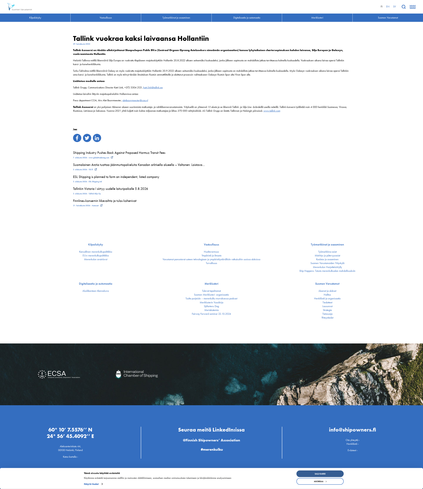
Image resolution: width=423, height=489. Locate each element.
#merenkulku (212, 449)
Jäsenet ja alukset (327, 291)
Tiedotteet (327, 302)
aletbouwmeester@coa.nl (135, 100)
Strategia (327, 310)
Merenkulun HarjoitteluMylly (327, 267)
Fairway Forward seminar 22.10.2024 (211, 314)
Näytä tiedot (91, 484)
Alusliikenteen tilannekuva (95, 291)
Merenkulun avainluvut (95, 259)
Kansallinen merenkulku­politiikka (95, 251)
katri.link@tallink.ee (153, 87)
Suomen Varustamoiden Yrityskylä (327, 263)
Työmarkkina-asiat (327, 251)
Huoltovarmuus (211, 251)
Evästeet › (353, 450)
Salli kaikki (320, 473)
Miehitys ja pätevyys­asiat (327, 255)
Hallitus (327, 294)
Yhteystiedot (327, 317)
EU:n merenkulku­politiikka (96, 255)
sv (394, 6)
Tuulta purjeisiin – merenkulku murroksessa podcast (211, 298)
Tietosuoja (327, 314)
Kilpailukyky (95, 244)
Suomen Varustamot (327, 283)
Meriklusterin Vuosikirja (211, 302)
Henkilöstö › (352, 444)
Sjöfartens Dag (211, 306)
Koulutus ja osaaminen (327, 259)
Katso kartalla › (70, 456)
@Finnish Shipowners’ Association (211, 440)
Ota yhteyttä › (353, 440)
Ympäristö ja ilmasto (211, 255)
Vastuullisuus (211, 244)
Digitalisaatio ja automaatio (95, 283)
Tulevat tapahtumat (211, 291)
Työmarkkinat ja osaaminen (327, 244)
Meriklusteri (211, 283)
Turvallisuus (211, 263)
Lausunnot (327, 306)
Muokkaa (318, 481)
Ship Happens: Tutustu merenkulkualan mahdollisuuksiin (327, 271)
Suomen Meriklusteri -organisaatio (211, 294)
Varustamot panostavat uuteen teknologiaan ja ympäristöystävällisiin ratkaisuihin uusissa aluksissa (211, 259)
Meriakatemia (211, 310)
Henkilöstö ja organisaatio (327, 298)
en (387, 6)
